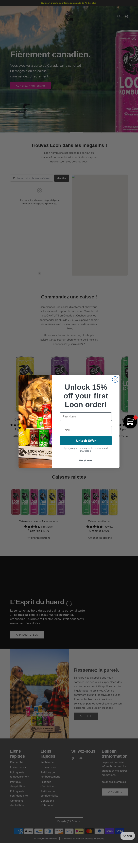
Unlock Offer (86, 440)
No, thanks (86, 460)
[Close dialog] (115, 379)
